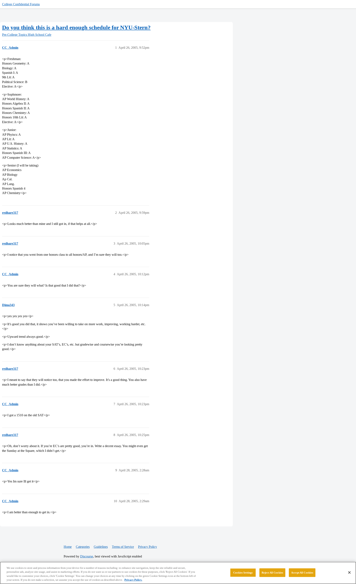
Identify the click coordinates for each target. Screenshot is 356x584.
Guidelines (101, 546)
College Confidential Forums (21, 4)
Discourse (86, 556)
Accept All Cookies (302, 572)
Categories (83, 546)
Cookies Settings (243, 572)
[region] (178, 573)
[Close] (349, 572)
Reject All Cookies (272, 572)
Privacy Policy (147, 546)
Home (68, 546)
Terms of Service (123, 546)
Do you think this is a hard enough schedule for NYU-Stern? (76, 27)
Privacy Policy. (133, 579)
